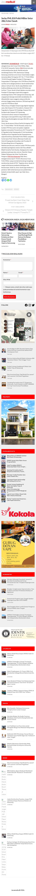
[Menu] (33, 2)
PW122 (8, 24)
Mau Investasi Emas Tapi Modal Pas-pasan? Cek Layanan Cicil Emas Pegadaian (20, 375)
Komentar (7, 260)
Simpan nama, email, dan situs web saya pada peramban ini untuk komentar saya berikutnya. (17, 289)
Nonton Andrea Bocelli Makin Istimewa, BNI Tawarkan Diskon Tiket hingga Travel (20, 359)
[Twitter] (5, 180)
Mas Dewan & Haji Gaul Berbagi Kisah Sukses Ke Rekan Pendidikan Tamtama (25, 237)
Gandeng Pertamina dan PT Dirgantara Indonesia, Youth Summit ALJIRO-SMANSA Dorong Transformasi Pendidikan (20, 384)
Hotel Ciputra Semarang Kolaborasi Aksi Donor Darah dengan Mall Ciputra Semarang (8, 238)
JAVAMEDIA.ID (14, 64)
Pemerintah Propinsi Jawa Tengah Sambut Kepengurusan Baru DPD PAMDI (20, 599)
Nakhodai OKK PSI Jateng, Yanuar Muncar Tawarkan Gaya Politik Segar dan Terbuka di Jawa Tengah (21, 735)
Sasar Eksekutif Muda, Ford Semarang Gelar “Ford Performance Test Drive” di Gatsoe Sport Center (21, 682)
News (12, 13)
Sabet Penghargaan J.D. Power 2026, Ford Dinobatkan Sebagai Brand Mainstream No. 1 (20, 673)
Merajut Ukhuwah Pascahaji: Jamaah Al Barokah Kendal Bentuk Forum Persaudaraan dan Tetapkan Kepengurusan (20, 581)
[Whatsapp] (8, 180)
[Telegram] (11, 180)
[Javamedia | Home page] (10, 2)
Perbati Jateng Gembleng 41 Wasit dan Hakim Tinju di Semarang (19, 367)
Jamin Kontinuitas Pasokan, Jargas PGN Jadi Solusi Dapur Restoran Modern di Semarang (19, 800)
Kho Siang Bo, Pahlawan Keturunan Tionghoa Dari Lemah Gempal (18, 709)
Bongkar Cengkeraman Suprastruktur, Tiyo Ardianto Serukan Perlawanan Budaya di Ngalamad (20, 590)
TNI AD (30, 64)
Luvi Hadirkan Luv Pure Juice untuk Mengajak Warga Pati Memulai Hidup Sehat (20, 726)
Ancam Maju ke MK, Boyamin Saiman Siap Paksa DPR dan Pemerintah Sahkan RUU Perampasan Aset (20, 350)
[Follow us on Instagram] (29, 305)
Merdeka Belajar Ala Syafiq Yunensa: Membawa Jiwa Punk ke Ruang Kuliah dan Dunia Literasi (20, 718)
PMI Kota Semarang (14, 156)
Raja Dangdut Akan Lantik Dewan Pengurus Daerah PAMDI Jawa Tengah (21, 607)
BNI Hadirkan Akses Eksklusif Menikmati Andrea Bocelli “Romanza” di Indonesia (19, 771)
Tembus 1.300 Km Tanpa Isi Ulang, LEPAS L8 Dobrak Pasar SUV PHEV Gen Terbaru (20, 691)
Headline (4, 13)
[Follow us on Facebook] (26, 305)
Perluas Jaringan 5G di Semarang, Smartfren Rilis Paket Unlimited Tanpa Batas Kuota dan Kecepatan (21, 843)
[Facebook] (3, 180)
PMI (21, 68)
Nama (5, 272)
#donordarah (8, 189)
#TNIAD (16, 189)
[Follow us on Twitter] (33, 305)
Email (21, 272)
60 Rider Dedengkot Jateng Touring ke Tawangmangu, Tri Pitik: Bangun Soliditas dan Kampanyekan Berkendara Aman (20, 616)
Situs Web (6, 279)
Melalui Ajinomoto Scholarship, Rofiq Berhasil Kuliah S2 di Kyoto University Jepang (19, 745)
